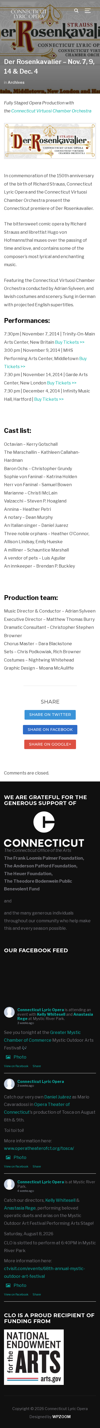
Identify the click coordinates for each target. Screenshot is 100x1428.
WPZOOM (61, 1416)
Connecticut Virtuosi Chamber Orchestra (51, 111)
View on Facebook (16, 1066)
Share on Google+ (50, 744)
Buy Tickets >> (70, 342)
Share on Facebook (50, 729)
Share (37, 1066)
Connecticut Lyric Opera (40, 1009)
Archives (16, 82)
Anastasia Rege (20, 1208)
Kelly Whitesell (51, 1014)
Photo (20, 1057)
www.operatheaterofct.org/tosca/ (39, 1148)
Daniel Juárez (57, 1097)
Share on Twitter (50, 714)
